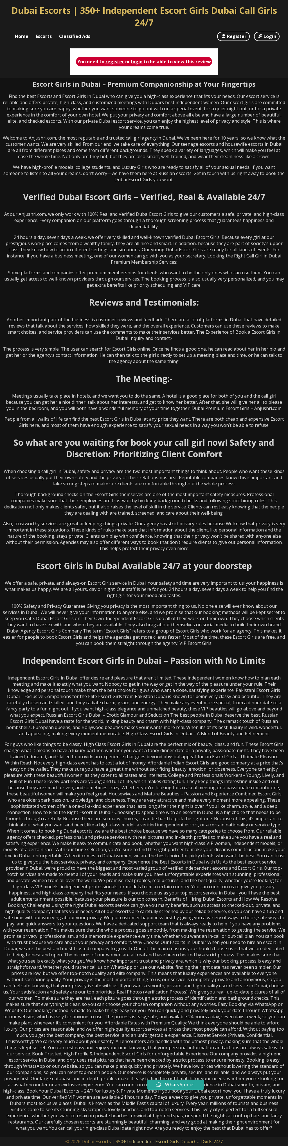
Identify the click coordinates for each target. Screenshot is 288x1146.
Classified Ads (74, 36)
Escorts (44, 36)
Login (270, 36)
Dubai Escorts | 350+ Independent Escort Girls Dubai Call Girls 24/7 (144, 16)
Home (21, 36)
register (114, 62)
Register (236, 36)
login (137, 62)
